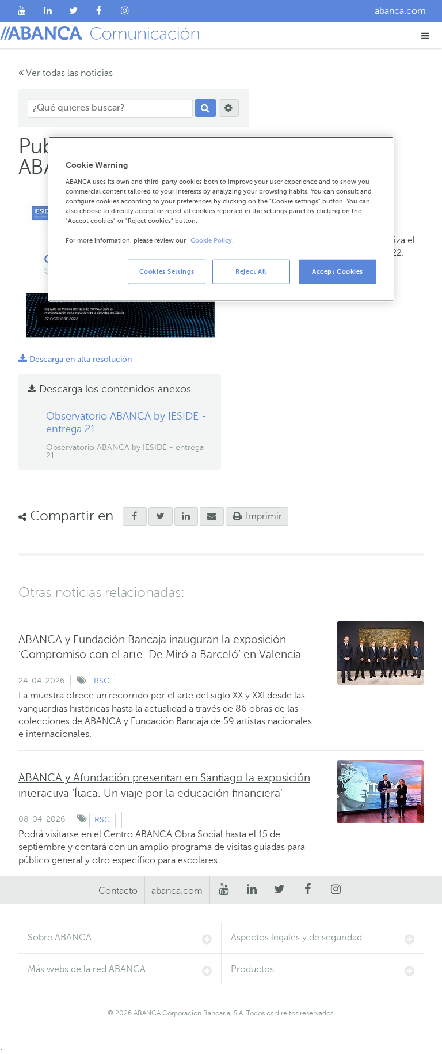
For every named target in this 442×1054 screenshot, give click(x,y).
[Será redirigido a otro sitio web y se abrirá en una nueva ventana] (160, 516)
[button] (425, 35)
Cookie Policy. (212, 240)
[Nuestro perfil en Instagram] (125, 11)
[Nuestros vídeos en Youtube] (22, 11)
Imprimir (262, 516)
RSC (101, 681)
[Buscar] (205, 108)
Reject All (250, 271)
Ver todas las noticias (68, 73)
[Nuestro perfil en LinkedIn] (48, 11)
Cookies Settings (167, 271)
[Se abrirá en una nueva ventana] (135, 516)
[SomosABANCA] (99, 11)
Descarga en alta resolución (75, 359)
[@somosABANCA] (73, 11)
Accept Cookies (337, 271)
